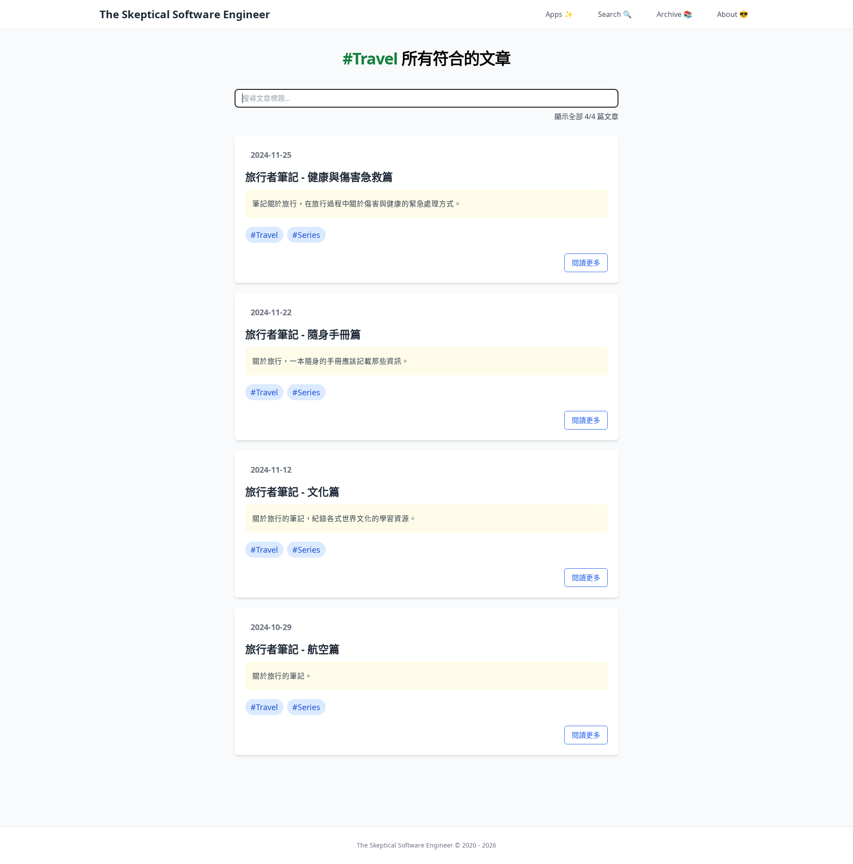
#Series (306, 234)
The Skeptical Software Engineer (185, 14)
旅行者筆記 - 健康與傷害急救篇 (319, 176)
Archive (674, 14)
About (732, 14)
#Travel (264, 234)
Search (615, 14)
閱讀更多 (586, 263)
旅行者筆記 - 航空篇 (292, 649)
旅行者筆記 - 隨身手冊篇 (303, 334)
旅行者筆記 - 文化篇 (292, 491)
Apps (559, 14)
